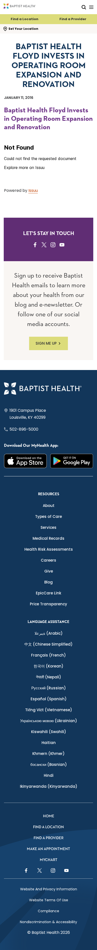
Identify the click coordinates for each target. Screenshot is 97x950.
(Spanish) (49, 699)
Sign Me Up (46, 343)
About (48, 505)
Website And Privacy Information (48, 889)
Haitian (49, 742)
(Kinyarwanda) (48, 786)
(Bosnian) (48, 764)
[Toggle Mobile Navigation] (91, 7)
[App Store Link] (25, 461)
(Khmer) (48, 753)
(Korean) (48, 666)
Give (48, 571)
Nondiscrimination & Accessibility (48, 921)
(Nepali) (48, 677)
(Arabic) (49, 633)
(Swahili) (48, 731)
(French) (48, 655)
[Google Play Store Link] (71, 461)
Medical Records (48, 538)
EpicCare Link (48, 593)
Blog (48, 582)
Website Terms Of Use (48, 900)
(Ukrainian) (48, 720)
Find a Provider (72, 19)
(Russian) (48, 688)
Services (48, 527)
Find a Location (24, 19)
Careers (48, 560)
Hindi (48, 775)
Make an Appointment (48, 849)
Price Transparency (48, 604)
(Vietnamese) (48, 709)
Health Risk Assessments (48, 549)
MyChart (48, 860)
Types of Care (48, 516)
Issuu (33, 190)
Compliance (48, 911)
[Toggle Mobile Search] (84, 7)
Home (48, 816)
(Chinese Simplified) (48, 644)
